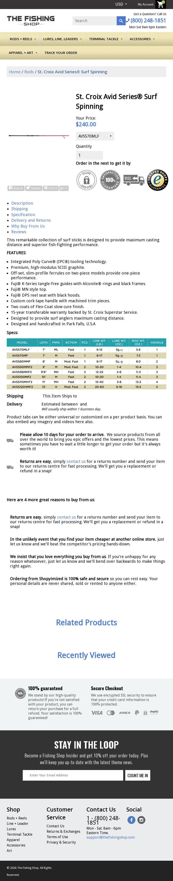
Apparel (13, 840)
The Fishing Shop (28, 867)
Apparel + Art (21, 52)
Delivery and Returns (31, 220)
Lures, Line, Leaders (60, 39)
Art (9, 851)
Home (14, 71)
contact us (66, 517)
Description (22, 203)
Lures (11, 829)
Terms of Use (57, 837)
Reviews (18, 231)
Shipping (19, 208)
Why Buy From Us (28, 226)
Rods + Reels (21, 39)
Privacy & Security (61, 842)
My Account (145, 4)
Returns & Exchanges (63, 831)
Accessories (140, 39)
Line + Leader (17, 823)
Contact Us (55, 826)
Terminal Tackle (103, 39)
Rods (29, 71)
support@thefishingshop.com (110, 837)
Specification (23, 214)
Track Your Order (60, 52)
